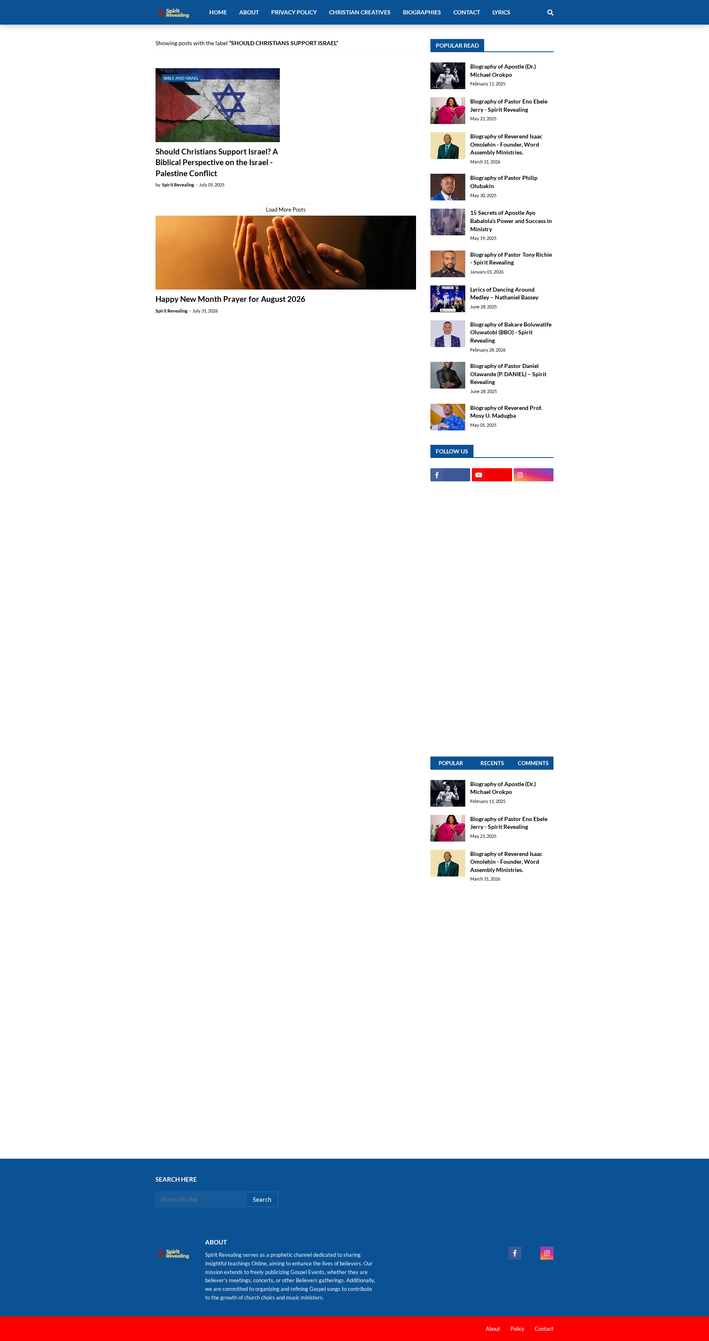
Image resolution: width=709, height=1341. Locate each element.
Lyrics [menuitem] (501, 12)
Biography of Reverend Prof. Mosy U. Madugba (506, 411)
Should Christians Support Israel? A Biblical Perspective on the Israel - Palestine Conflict (217, 162)
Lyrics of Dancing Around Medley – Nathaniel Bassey (504, 293)
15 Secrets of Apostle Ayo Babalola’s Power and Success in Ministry (511, 220)
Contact (544, 1328)
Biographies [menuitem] (422, 12)
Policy (517, 1328)
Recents (492, 763)
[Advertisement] (491, 619)
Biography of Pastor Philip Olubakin (503, 181)
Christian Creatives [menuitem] (360, 12)
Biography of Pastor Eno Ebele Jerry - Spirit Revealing (508, 105)
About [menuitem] (249, 12)
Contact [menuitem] (466, 12)
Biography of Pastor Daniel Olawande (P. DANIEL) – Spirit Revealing (508, 373)
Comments (533, 763)
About (493, 1328)
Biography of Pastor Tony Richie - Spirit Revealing (511, 258)
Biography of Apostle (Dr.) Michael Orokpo (503, 70)
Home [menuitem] (218, 12)
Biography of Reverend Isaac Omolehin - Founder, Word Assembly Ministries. (506, 144)
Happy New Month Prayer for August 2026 (230, 299)
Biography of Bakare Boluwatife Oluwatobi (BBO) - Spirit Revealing (510, 332)
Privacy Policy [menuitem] (294, 12)
